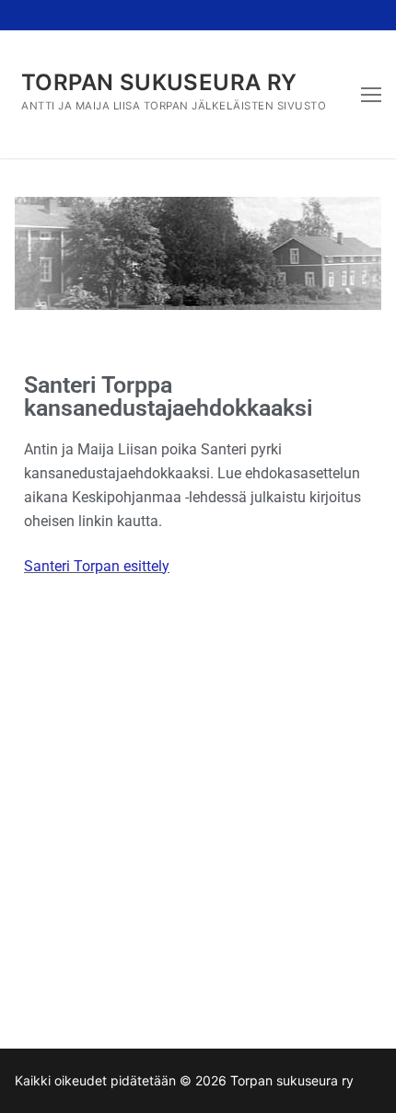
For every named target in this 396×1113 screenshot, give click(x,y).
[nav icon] (371, 94)
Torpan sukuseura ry (159, 82)
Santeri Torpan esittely (96, 566)
